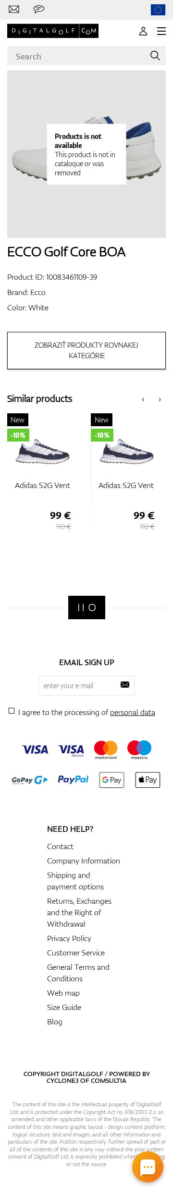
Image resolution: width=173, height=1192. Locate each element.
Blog (54, 1021)
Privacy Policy (69, 938)
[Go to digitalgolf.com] (158, 10)
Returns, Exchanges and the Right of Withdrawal (79, 912)
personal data (132, 712)
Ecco (38, 292)
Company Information (83, 860)
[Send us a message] (39, 9)
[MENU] (161, 31)
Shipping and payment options (75, 881)
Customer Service (76, 952)
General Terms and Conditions (78, 973)
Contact (60, 846)
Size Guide (64, 1007)
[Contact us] (14, 9)
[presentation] (143, 398)
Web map (63, 993)
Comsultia (108, 1080)
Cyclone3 (63, 1080)
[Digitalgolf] (86, 607)
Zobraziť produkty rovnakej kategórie (86, 350)
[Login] (143, 31)
